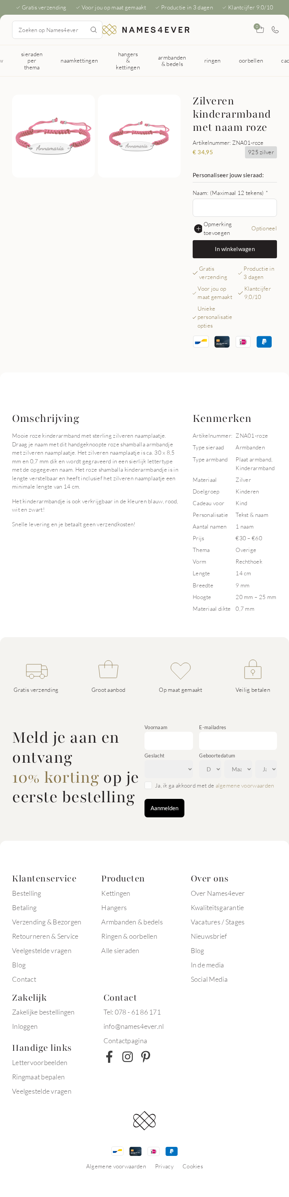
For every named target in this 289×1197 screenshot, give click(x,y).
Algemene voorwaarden (116, 1166)
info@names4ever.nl (133, 1026)
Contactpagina (125, 1040)
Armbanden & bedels (132, 922)
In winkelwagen (235, 248)
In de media (207, 965)
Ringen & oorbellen (129, 936)
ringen (212, 60)
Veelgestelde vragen (41, 950)
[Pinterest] (146, 1057)
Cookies (193, 1166)
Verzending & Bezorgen (46, 922)
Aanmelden (164, 808)
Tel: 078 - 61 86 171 (132, 1012)
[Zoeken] (93, 29)
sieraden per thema (32, 61)
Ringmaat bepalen (38, 1077)
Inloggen (25, 1026)
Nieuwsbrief (209, 936)
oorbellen (251, 60)
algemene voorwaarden (245, 785)
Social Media (209, 979)
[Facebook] (109, 1057)
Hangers (114, 907)
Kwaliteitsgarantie (217, 907)
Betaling (24, 907)
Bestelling (26, 893)
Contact (24, 979)
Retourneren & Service (45, 936)
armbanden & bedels (172, 60)
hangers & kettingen (128, 61)
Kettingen (115, 893)
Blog (19, 965)
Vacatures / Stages (218, 922)
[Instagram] (128, 1057)
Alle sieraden (120, 950)
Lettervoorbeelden (39, 1062)
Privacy (164, 1166)
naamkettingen (79, 60)
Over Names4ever (218, 893)
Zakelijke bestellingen (43, 1012)
